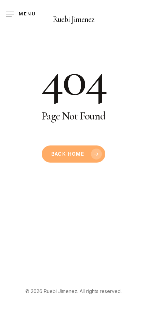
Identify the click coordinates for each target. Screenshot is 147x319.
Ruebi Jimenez (74, 19)
